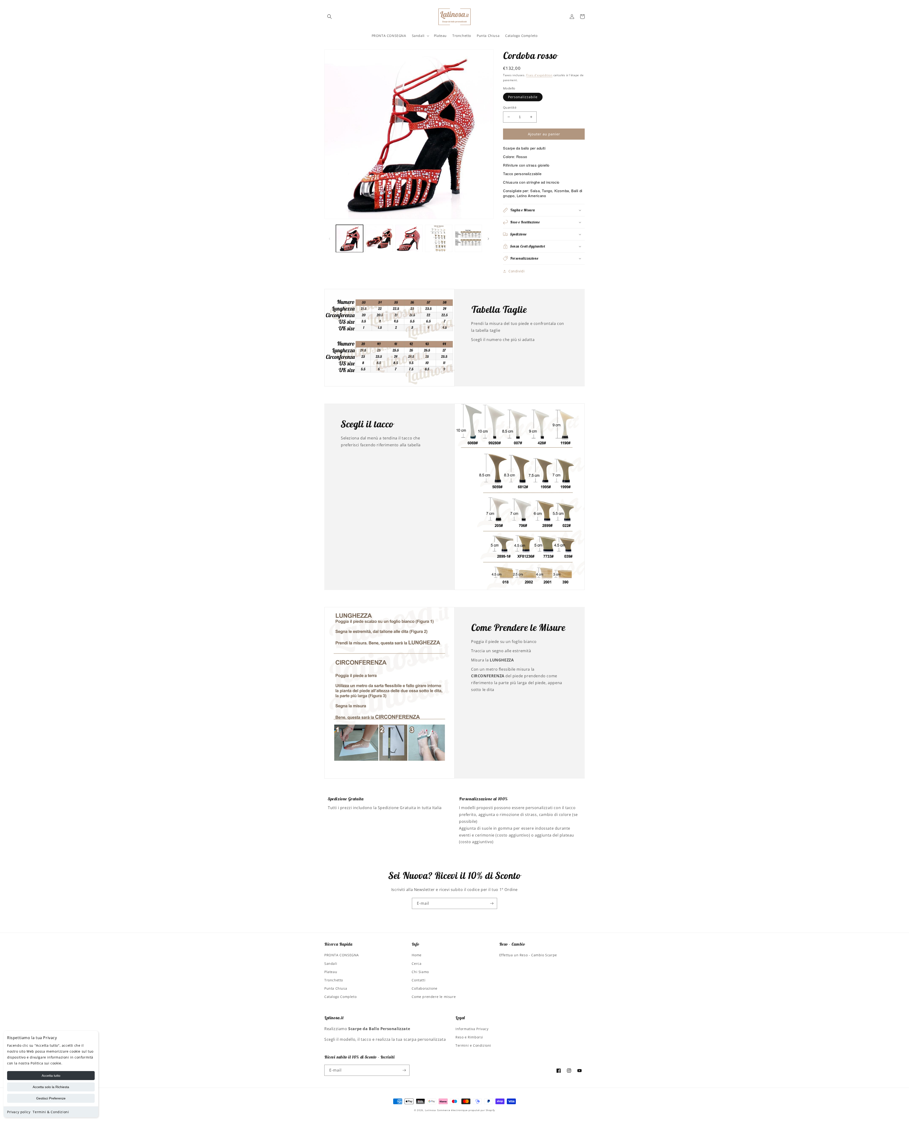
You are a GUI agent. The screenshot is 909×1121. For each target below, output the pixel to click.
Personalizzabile (523, 97)
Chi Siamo (420, 972)
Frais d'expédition (539, 75)
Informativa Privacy (471, 1029)
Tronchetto (333, 980)
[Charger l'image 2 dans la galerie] (379, 238)
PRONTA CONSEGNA (341, 955)
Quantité (509, 107)
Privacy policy (18, 1112)
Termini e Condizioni (473, 1045)
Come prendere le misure (434, 996)
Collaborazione (424, 988)
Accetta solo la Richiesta (51, 1087)
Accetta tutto (51, 1075)
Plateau (330, 972)
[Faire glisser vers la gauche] (329, 238)
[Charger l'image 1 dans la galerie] (349, 238)
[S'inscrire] (491, 903)
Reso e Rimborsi (469, 1037)
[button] (329, 16)
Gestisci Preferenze (51, 1098)
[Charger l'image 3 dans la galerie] (409, 238)
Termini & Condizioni (51, 1112)
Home (416, 955)
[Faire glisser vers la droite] (488, 238)
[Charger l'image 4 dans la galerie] (438, 238)
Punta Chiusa (335, 988)
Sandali (330, 963)
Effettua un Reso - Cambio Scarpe (528, 955)
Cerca (416, 963)
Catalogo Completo (340, 996)
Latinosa (430, 1110)
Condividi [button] (516, 271)
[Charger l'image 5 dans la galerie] (468, 238)
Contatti (418, 980)
